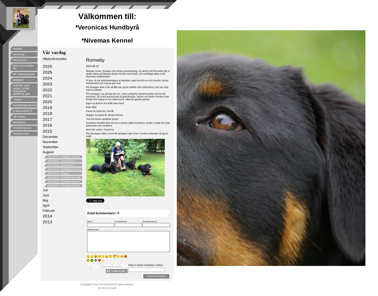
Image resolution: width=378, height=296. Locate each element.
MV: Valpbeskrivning (24, 74)
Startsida (17, 48)
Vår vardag (19, 116)
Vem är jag (18, 54)
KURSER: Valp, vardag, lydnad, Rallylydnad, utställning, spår (21, 89)
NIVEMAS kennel (22, 128)
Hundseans (19, 122)
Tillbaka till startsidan (55, 58)
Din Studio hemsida (107, 288)
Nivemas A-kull (21, 133)
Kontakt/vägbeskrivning (25, 105)
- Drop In (17, 99)
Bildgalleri (18, 80)
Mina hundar (20, 60)
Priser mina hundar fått (23, 67)
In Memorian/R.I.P (22, 111)
